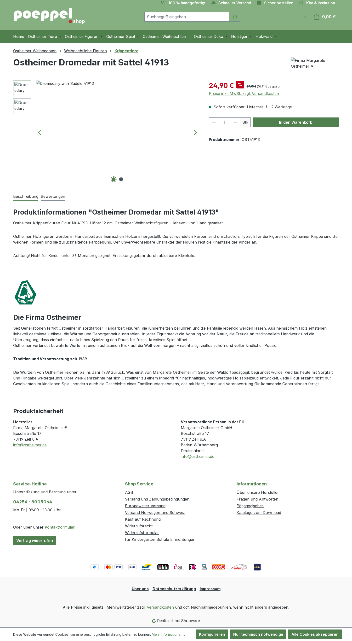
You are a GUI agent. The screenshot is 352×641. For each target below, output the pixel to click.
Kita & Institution (320, 2)
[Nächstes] (195, 132)
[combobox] (186, 17)
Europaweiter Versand (145, 505)
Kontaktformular (59, 527)
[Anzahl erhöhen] (235, 122)
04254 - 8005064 (32, 501)
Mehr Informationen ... (169, 634)
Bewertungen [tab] (53, 196)
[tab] (25, 196)
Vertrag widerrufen (34, 540)
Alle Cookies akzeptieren (315, 634)
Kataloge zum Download (259, 512)
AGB (129, 492)
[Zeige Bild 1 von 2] (114, 179)
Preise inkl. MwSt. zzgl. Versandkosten (244, 93)
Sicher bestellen (278, 2)
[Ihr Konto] (305, 17)
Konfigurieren (212, 634)
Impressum (210, 588)
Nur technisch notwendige (258, 634)
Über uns (140, 588)
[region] (106, 132)
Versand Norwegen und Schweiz (155, 512)
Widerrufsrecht (139, 526)
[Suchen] (234, 17)
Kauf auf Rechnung (143, 519)
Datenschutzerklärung (174, 588)
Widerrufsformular (142, 532)
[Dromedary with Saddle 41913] (117, 132)
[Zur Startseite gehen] (49, 16)
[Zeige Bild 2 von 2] (121, 179)
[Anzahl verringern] (214, 122)
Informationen (252, 483)
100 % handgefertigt (186, 2)
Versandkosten (160, 607)
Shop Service (139, 483)
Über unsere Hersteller (258, 492)
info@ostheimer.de (30, 445)
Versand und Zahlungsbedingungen (157, 499)
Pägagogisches (250, 505)
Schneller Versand (234, 2)
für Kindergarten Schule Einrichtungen (160, 539)
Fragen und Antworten (257, 499)
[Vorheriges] (39, 132)
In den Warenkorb (295, 122)
